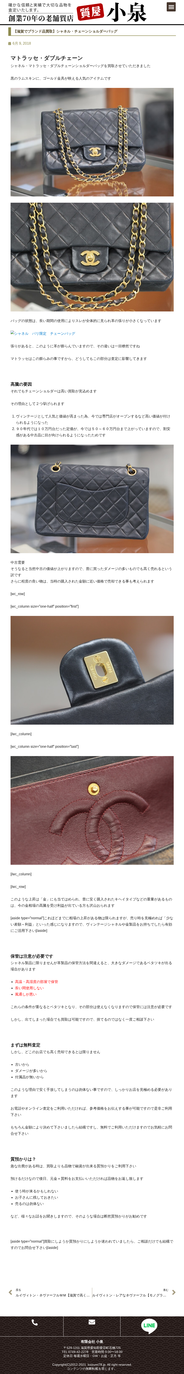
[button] (171, 6)
